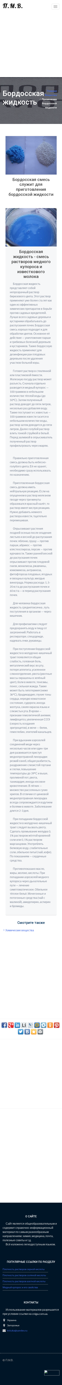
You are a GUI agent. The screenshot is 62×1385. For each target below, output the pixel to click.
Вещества (51, 95)
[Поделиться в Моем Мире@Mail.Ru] (37, 1025)
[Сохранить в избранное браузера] (34, 1031)
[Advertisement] (31, 44)
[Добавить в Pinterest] (56, 1025)
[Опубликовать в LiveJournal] (30, 1025)
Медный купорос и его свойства (20, 1287)
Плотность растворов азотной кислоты (24, 1281)
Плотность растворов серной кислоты (24, 1269)
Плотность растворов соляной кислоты (24, 1275)
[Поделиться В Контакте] (27, 1031)
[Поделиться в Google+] (11, 1025)
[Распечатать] (40, 1031)
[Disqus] (31, 1158)
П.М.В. (13, 6)
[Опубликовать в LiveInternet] (24, 1025)
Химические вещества (19, 930)
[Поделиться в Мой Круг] (43, 1025)
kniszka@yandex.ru (17, 1330)
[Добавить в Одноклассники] (50, 1025)
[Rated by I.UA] (51, 1372)
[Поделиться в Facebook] (4, 1025)
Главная (52, 90)
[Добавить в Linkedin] (17, 1025)
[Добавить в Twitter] (20, 1031)
